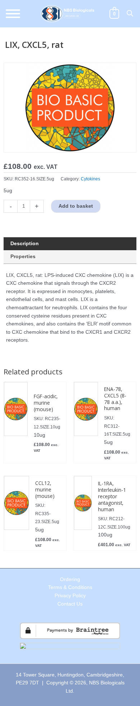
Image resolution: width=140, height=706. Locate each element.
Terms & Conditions (70, 587)
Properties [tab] (23, 256)
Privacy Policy (70, 595)
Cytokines (90, 178)
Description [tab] (24, 243)
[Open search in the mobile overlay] (130, 13)
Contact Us (70, 604)
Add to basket (76, 206)
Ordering (70, 579)
